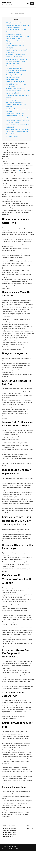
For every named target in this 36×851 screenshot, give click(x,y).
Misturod (6, 2)
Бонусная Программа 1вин (14, 116)
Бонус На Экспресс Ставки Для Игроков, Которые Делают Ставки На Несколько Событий (18, 91)
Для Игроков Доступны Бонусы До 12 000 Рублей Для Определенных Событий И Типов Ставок (17, 132)
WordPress (11, 849)
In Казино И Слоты (12, 136)
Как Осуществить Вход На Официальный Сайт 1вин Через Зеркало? (16, 41)
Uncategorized (18, 11)
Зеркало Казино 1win (12, 63)
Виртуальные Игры (12, 79)
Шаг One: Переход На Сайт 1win (16, 29)
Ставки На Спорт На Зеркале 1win (16, 59)
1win (18, 170)
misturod (22, 13)
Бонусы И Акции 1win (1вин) (15, 82)
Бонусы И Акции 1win (13, 27)
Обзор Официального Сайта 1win (16, 23)
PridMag (19, 849)
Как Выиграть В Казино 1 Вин (15, 61)
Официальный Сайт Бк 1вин (15, 113)
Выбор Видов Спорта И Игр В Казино (17, 36)
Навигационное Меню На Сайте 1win (17, 25)
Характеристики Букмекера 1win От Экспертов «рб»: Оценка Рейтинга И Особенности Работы (17, 120)
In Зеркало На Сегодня (13, 73)
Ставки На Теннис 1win (13, 66)
